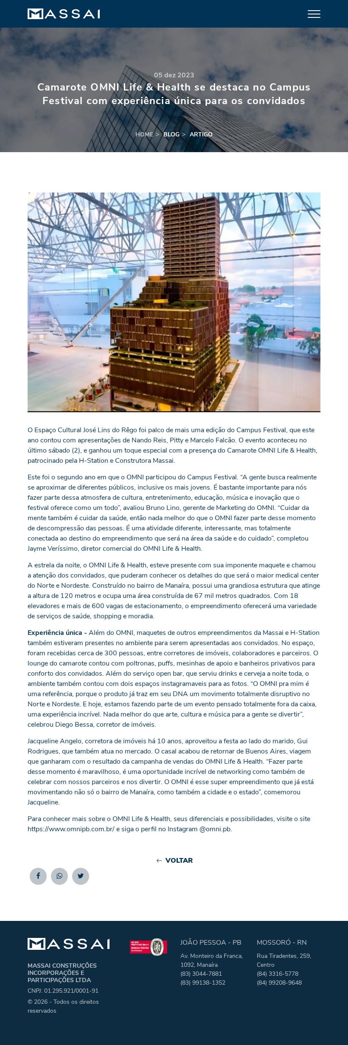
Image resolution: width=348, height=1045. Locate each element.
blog (171, 134)
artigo (201, 134)
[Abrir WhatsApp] (327, 1024)
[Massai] (64, 14)
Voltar (179, 860)
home (144, 134)
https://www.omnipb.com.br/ (71, 829)
